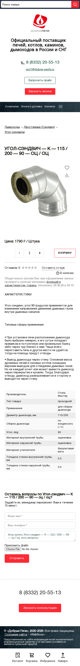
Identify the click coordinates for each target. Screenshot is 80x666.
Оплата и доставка (31, 107)
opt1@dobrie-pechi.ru (40, 69)
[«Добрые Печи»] (40, 23)
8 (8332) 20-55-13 (42, 62)
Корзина (31, 661)
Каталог (17, 661)
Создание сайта (16, 634)
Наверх (63, 661)
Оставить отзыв (53, 268)
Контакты (49, 107)
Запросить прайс (40, 80)
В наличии (67, 273)
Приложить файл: (17, 545)
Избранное (47, 661)
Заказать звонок (40, 91)
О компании (12, 107)
